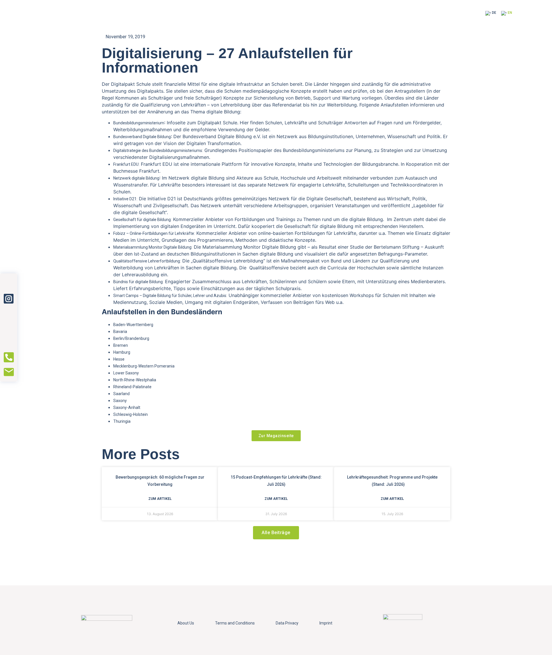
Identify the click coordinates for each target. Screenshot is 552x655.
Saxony (120, 400)
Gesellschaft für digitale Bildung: (142, 219)
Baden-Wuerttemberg (133, 324)
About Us (185, 623)
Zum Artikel (160, 499)
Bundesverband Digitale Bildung (142, 136)
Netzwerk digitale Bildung (136, 178)
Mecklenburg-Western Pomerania (144, 366)
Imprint (325, 623)
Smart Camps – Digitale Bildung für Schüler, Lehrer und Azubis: (170, 295)
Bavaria (120, 331)
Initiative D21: (125, 199)
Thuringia (122, 421)
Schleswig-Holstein (130, 414)
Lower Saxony (126, 373)
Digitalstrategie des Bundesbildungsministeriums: (158, 150)
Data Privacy (287, 623)
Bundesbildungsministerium (138, 123)
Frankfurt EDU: (126, 164)
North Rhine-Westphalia (134, 380)
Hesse (118, 359)
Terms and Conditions (235, 623)
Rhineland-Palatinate (132, 386)
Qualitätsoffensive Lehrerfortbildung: (147, 261)
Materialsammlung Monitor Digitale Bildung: (152, 247)
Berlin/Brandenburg (131, 338)
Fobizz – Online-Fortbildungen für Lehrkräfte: (154, 233)
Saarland (121, 393)
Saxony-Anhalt (126, 407)
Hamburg (121, 352)
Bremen (120, 345)
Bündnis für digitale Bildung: (138, 281)
